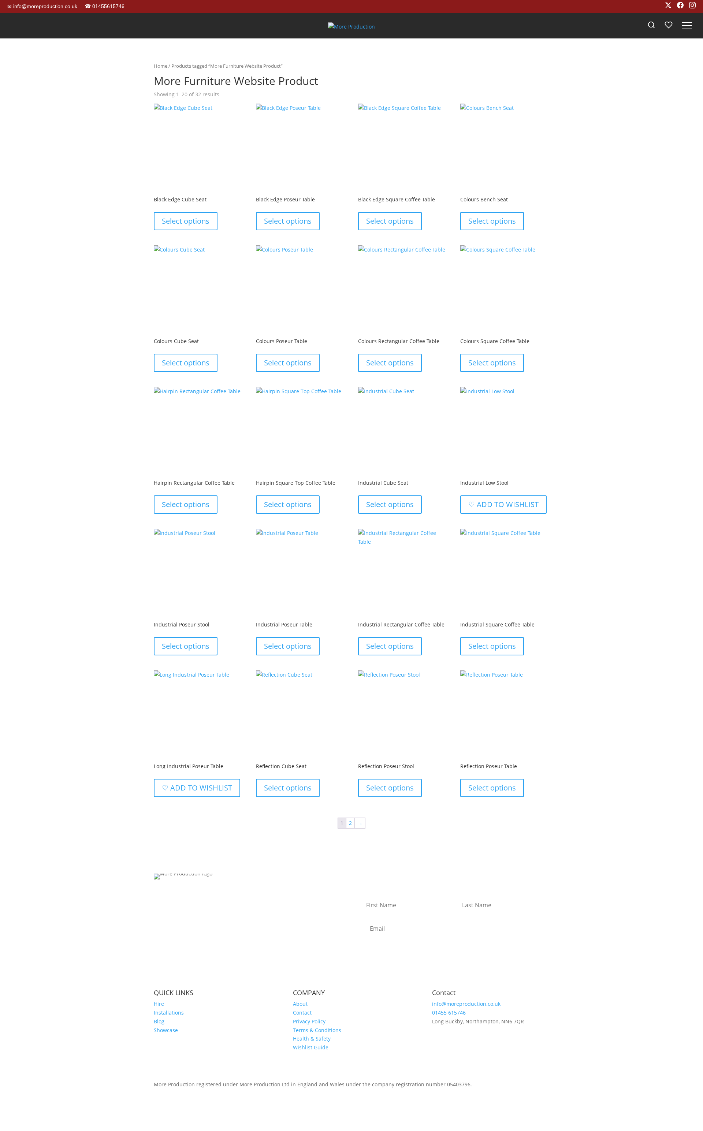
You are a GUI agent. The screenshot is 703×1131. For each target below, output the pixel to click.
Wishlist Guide (310, 1047)
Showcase (166, 1030)
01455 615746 (449, 1012)
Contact (302, 1012)
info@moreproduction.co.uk (42, 6)
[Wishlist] (669, 25)
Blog (159, 1021)
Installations (169, 1012)
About (300, 1003)
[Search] (651, 25)
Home (160, 66)
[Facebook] (680, 6)
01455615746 (104, 6)
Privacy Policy (309, 1021)
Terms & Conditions (317, 1030)
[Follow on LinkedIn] (203, 896)
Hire (159, 1003)
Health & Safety (312, 1038)
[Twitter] (668, 6)
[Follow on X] (189, 896)
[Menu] (687, 25)
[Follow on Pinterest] (218, 896)
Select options (185, 221)
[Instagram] (692, 6)
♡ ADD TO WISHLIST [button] (503, 504)
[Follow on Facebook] (174, 896)
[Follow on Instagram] (159, 896)
